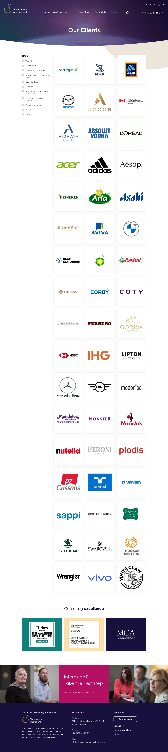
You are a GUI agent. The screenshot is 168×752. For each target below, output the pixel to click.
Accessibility (119, 726)
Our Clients (85, 12)
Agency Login (125, 719)
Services (57, 12)
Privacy (117, 734)
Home (46, 12)
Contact (115, 12)
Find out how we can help (77, 692)
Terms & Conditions (123, 730)
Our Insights (101, 12)
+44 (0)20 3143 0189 (153, 12)
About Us (70, 12)
